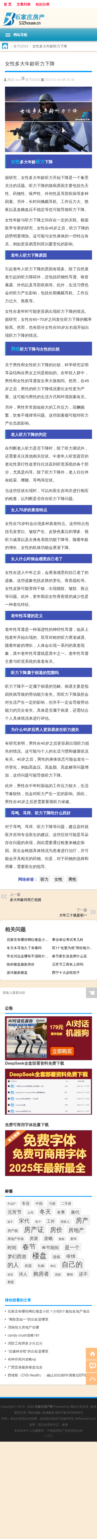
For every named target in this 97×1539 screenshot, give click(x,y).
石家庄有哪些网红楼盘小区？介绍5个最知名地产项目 (28, 939)
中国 (39, 1203)
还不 (83, 1274)
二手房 (66, 1203)
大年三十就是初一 (73, 914)
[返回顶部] (91, 1378)
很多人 (65, 1221)
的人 (13, 1264)
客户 (38, 1221)
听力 (40, 161)
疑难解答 (48, 1412)
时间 (11, 1247)
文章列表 (24, 3)
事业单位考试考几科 (67, 939)
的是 (28, 1265)
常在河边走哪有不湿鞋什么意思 (28, 955)
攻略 (48, 1238)
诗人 (23, 1274)
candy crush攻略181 (24, 1335)
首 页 (8, 3)
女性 (15, 161)
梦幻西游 (16, 1256)
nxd (18, 80)
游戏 (56, 1256)
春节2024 (20, 45)
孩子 (10, 1221)
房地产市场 (15, 1238)
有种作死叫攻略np (22, 1359)
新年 (73, 1238)
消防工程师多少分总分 (25, 1343)
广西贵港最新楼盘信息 (25, 1367)
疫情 (71, 1256)
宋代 (24, 1220)
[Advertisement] (48, 1490)
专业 (26, 1203)
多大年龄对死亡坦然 (25, 899)
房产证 (34, 1229)
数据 (61, 1239)
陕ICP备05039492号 (69, 1412)
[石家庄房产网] (48, 18)
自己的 (72, 1264)
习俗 (51, 1203)
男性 (15, 348)
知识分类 (42, 3)
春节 (29, 1246)
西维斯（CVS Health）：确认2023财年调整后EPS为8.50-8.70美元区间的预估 (50, 1374)
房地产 (76, 1229)
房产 (82, 1219)
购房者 (41, 1273)
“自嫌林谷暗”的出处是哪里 (28, 1351)
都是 (10, 1281)
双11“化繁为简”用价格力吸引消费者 (74, 947)
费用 (70, 1274)
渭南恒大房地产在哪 (23, 1327)
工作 (51, 1221)
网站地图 (34, 1412)
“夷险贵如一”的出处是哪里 (28, 1319)
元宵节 (14, 1211)
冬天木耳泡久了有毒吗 (24, 947)
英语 (10, 1274)
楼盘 (39, 1255)
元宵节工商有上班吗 (67, 964)
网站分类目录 (79, 1406)
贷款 (58, 1274)
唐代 (75, 1212)
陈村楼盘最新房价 (21, 964)
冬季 (61, 1212)
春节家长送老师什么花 (69, 955)
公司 (31, 1212)
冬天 (45, 1211)
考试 (53, 1266)
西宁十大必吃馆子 (66, 972)
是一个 (72, 1247)
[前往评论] (91, 1365)
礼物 (41, 1265)
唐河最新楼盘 (17, 972)
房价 (56, 1229)
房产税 (12, 1230)
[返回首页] (91, 1353)
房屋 (34, 1238)
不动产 (11, 1203)
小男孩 (48, 1435)
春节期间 (50, 1247)
